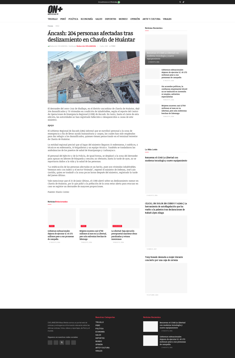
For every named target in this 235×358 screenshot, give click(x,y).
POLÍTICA (73, 18)
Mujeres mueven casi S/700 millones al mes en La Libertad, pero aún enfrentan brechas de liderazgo (93, 235)
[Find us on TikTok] (183, 2)
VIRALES (167, 18)
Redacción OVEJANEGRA (86, 46)
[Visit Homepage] (57, 10)
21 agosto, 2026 (54, 242)
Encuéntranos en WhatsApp (108, 2)
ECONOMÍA (87, 18)
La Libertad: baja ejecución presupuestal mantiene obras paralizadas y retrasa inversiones (124, 235)
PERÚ (63, 18)
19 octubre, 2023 (152, 295)
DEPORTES (110, 18)
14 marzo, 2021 (151, 249)
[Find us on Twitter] (180, 2)
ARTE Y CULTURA (151, 18)
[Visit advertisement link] (166, 133)
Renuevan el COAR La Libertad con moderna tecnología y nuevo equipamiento (163, 55)
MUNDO (123, 18)
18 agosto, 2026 (86, 242)
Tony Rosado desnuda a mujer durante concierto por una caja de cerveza (164, 259)
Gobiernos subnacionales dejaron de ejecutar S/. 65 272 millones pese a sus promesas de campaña (61, 235)
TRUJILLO (53, 18)
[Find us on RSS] (73, 342)
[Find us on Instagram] (177, 2)
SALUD (98, 18)
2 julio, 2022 (104, 46)
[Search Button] (186, 19)
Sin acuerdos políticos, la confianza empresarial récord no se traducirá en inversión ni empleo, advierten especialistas (174, 91)
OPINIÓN (135, 18)
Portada (50, 26)
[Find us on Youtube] (186, 2)
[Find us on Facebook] (174, 2)
